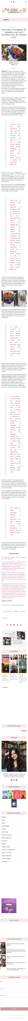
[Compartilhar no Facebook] (7, 625)
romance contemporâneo (8, 849)
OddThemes (19, 1017)
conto (3, 820)
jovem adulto (4, 832)
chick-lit (3, 817)
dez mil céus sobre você (17, 175)
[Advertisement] (14, 881)
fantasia (3, 829)
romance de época (6, 852)
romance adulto (5, 846)
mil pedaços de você (9, 172)
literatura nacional (6, 835)
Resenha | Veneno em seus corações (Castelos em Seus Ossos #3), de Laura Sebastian (16, 951)
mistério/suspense (6, 838)
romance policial (5, 858)
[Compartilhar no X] (10, 625)
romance (3, 843)
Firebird (16, 611)
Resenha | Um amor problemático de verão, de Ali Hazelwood (16, 969)
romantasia (4, 861)
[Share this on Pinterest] (14, 625)
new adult (4, 841)
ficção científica (7, 611)
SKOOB (14, 68)
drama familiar (5, 826)
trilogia (4, 617)
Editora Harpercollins (18, 605)
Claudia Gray (14, 27)
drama (3, 823)
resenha (23, 611)
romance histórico (6, 855)
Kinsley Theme (20, 1015)
